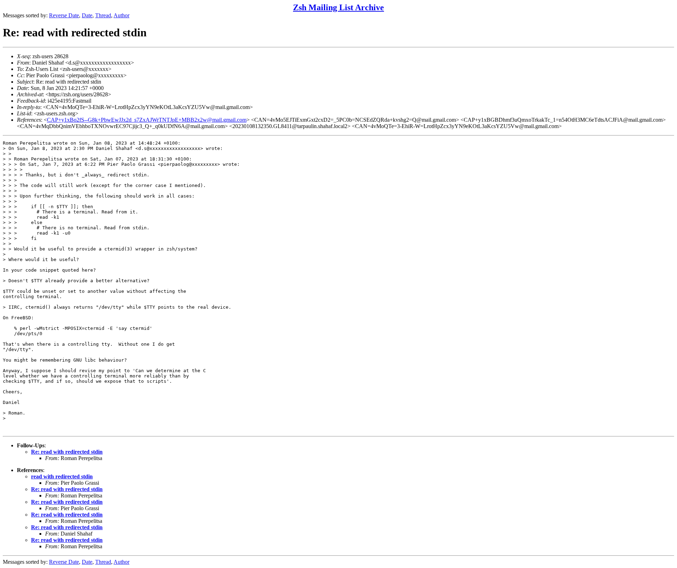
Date (87, 15)
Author (121, 15)
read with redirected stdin (62, 476)
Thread (103, 15)
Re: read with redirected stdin (67, 452)
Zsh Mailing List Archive (338, 7)
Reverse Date (64, 15)
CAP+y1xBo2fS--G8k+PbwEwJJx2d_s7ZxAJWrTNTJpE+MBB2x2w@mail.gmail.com (146, 120)
